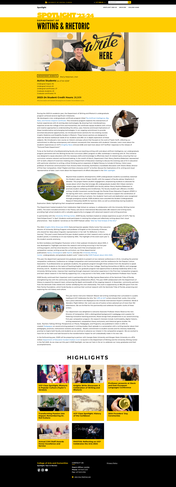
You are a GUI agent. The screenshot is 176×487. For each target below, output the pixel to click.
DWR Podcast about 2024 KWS (100, 255)
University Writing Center (65, 216)
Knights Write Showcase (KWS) (57, 227)
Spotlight (41, 7)
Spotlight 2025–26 (110, 7)
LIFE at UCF (101, 298)
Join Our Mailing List (82, 477)
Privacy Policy (112, 463)
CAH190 (86, 467)
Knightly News (67, 145)
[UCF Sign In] (99, 2)
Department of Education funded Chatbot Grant (61, 340)
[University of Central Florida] (58, 2)
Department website (47, 76)
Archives (122, 7)
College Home (133, 7)
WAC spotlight (109, 170)
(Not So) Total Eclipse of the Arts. (103, 221)
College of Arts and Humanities (52, 463)
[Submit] (129, 2)
